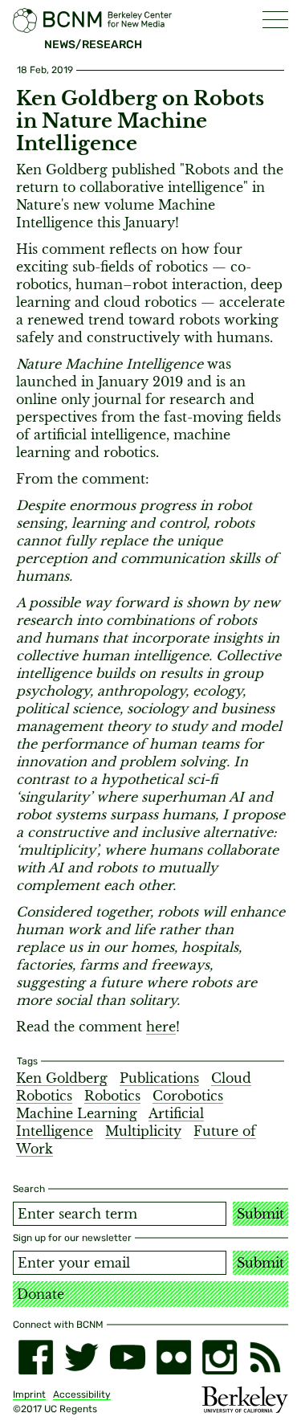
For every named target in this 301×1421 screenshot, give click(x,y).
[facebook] (36, 1357)
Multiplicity (143, 1131)
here (161, 1027)
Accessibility (82, 1394)
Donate (40, 1294)
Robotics (112, 1096)
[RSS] (265, 1357)
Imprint (29, 1394)
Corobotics (188, 1096)
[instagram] (219, 1357)
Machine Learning (76, 1113)
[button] (275, 19)
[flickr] (174, 1357)
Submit (260, 1214)
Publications (159, 1078)
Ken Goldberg (62, 1078)
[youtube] (127, 1357)
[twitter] (81, 1357)
